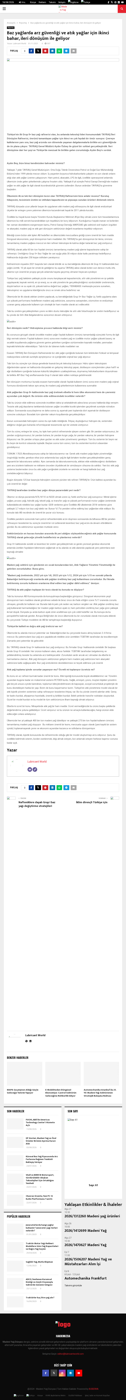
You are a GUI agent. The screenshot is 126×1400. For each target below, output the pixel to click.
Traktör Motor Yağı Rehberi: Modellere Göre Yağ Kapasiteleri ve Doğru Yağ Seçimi (42, 1246)
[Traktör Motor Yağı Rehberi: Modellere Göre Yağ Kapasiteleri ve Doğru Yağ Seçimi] (15, 1247)
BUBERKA (93, 1389)
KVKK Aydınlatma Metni (55, 1395)
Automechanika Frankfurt (86, 1278)
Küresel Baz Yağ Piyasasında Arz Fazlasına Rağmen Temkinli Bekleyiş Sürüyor (42, 1159)
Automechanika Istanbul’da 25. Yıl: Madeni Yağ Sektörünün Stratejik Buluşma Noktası (100, 1093)
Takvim (52, 2)
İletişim (61, 2)
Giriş (23, 2)
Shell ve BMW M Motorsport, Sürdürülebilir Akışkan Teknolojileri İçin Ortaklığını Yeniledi (40, 1179)
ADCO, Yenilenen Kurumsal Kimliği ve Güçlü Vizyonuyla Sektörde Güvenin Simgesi (39, 1282)
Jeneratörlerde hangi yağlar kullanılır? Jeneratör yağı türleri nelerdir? (42, 1227)
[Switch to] (73, 2)
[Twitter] (54, 1373)
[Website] (35, 769)
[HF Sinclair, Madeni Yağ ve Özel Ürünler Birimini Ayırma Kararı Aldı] (15, 1142)
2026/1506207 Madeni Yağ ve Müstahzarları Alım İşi (88, 1261)
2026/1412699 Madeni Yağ (86, 1231)
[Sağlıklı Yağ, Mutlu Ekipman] (15, 1266)
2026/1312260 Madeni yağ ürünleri (92, 1216)
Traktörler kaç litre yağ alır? (40, 1297)
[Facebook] (45, 1373)
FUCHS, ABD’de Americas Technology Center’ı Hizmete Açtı (40, 1122)
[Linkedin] (70, 1373)
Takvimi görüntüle (73, 1285)
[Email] (30, 769)
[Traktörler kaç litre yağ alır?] (15, 1301)
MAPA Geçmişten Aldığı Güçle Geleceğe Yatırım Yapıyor (22, 1091)
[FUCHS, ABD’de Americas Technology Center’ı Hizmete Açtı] (15, 1123)
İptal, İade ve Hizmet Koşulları (97, 1395)
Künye (33, 2)
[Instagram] (62, 1373)
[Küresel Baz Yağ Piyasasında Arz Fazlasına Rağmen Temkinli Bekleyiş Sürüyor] (15, 1160)
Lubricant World (19, 43)
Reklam (42, 2)
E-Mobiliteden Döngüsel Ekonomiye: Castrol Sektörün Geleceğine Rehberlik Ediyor (60, 1093)
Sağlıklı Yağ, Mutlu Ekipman (39, 1262)
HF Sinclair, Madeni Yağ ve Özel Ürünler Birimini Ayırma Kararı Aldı (41, 1140)
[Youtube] (78, 1373)
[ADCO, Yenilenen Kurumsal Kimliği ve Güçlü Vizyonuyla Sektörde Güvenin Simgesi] (15, 1283)
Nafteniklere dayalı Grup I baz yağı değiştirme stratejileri (37, 804)
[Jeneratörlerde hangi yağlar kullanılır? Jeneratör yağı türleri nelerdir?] (15, 1229)
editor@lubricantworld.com (70, 1354)
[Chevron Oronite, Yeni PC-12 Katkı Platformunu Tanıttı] (15, 1200)
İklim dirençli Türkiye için (91, 802)
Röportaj (11, 27)
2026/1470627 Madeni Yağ (86, 1245)
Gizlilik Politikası (75, 1395)
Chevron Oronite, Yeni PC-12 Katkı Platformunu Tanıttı (39, 1197)
